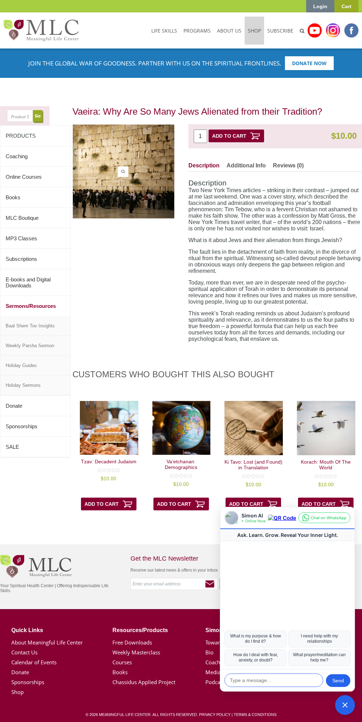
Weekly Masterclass (136, 652)
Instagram (333, 30)
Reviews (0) (288, 165)
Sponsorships (21, 426)
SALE (12, 447)
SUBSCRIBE (280, 30)
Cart (346, 6)
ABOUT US (229, 30)
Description (204, 165)
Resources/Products (140, 630)
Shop (17, 691)
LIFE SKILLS (164, 30)
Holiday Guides (21, 365)
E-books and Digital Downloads (28, 282)
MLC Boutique (22, 218)
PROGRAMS (197, 30)
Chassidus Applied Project (143, 682)
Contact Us (24, 652)
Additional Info (246, 165)
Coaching (17, 156)
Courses (122, 662)
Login (320, 6)
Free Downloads (132, 642)
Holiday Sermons (23, 385)
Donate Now (309, 63)
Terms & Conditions (255, 714)
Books (13, 197)
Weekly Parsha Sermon (30, 345)
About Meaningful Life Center (47, 642)
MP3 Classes (21, 238)
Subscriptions (21, 259)
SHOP (254, 30)
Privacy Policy (214, 714)
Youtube (315, 30)
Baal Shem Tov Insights (30, 325)
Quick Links (27, 630)
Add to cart (229, 136)
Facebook (351, 30)
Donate (14, 406)
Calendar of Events (34, 662)
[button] (345, 705)
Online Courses (24, 177)
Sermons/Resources (31, 306)
